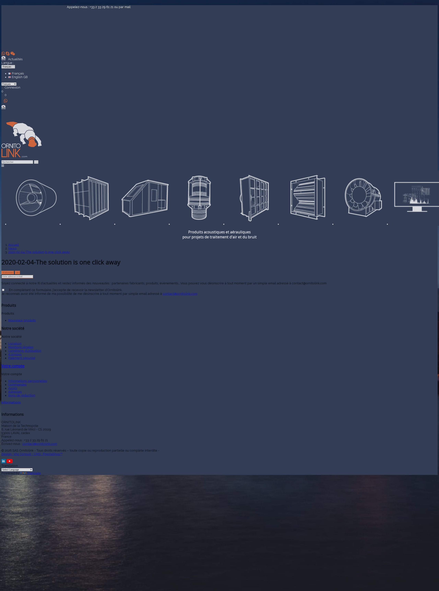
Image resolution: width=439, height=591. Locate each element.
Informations (11, 402)
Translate (34, 473)
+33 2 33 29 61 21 (101, 7)
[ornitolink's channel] (10, 462)
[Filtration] (253, 224)
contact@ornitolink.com (180, 294)
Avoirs (12, 388)
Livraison (14, 343)
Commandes (17, 384)
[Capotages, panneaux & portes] (144, 224)
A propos (15, 354)
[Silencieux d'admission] (90, 224)
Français (17, 73)
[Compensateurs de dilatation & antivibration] (199, 224)
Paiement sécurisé (21, 358)
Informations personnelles (27, 381)
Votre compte (13, 365)
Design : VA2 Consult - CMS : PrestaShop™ (31, 454)
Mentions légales (20, 347)
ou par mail (122, 7)
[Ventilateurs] (362, 224)
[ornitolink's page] (4, 462)
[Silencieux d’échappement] (35, 224)
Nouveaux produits (22, 320)
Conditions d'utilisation (24, 351)
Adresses (15, 392)
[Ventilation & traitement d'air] (308, 224)
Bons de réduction (21, 395)
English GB (19, 77)
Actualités (14, 59)
